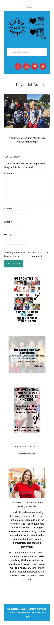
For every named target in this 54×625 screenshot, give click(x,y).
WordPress (38, 612)
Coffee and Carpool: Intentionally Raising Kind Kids (27, 27)
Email (8, 222)
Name (8, 208)
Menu (29, 7)
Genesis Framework (19, 612)
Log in (27, 616)
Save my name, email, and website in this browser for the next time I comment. (26, 254)
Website (8, 235)
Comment (10, 173)
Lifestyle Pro (36, 609)
